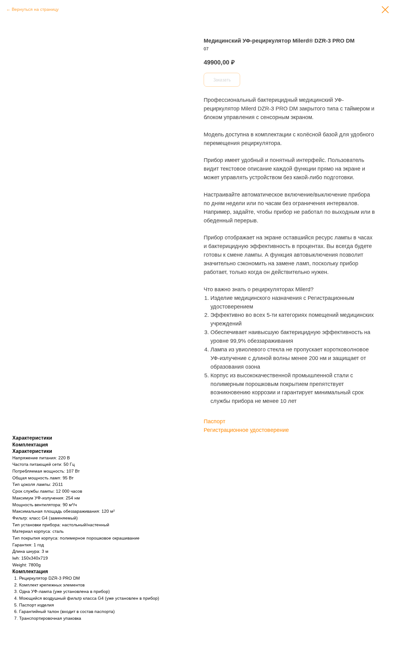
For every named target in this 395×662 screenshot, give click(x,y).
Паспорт (214, 421)
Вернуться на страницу (35, 9)
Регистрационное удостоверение (246, 430)
